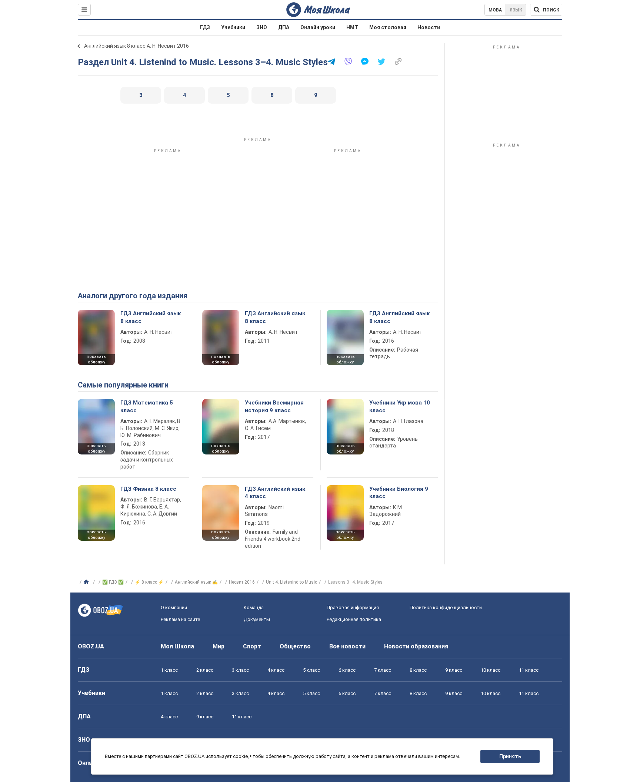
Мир (218, 646)
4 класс (275, 670)
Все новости (347, 646)
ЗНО (261, 27)
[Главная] (87, 582)
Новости (428, 27)
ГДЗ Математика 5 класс (146, 406)
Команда (254, 607)
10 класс (490, 670)
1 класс (169, 670)
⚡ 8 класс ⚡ (149, 582)
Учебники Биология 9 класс (398, 493)
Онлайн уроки (317, 27)
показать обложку (96, 359)
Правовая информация (353, 607)
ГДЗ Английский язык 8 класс (150, 317)
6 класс (347, 670)
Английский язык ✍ (196, 582)
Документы (257, 619)
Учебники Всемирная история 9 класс (274, 406)
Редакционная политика (354, 619)
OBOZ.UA (91, 646)
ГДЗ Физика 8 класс (148, 489)
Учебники (233, 27)
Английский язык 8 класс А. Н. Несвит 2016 (136, 46)
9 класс (453, 670)
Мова (495, 10)
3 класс (240, 670)
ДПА (283, 27)
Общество (295, 646)
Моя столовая (387, 27)
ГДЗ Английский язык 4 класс (275, 493)
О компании (174, 607)
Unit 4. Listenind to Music (291, 582)
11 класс (529, 670)
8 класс (418, 670)
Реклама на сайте (180, 619)
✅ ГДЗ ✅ (113, 582)
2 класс (204, 670)
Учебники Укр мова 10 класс (399, 406)
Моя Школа (177, 646)
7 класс (382, 670)
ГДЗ (205, 27)
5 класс (311, 670)
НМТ (352, 27)
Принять (510, 756)
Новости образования (416, 646)
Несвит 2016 (242, 582)
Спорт (252, 646)
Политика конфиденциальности (446, 607)
